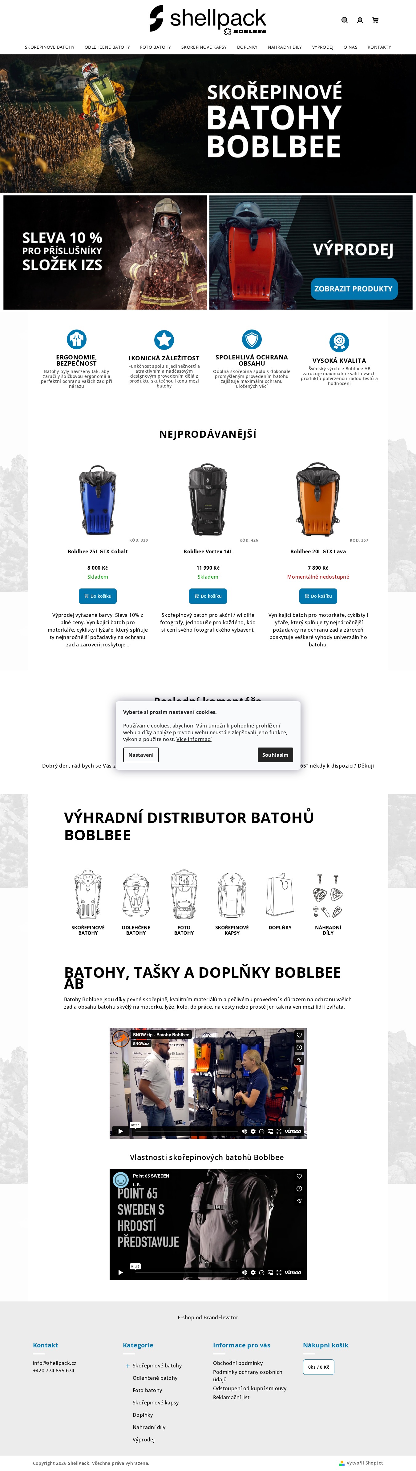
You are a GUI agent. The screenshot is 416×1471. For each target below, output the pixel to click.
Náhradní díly (149, 1427)
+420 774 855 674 (54, 1370)
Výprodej (144, 1439)
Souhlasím (275, 755)
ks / (318, 1367)
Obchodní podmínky (238, 1363)
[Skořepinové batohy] (88, 902)
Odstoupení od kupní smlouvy (250, 1388)
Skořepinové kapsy (156, 1402)
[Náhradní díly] (328, 902)
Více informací (194, 739)
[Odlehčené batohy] (136, 902)
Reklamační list (231, 1397)
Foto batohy (147, 1390)
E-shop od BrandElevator (208, 1317)
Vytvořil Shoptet (365, 1463)
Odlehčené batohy (155, 1378)
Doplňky (143, 1415)
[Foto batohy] (184, 902)
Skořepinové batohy (157, 1365)
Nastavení (141, 755)
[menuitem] (49, 47)
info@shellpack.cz (55, 1363)
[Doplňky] (280, 902)
